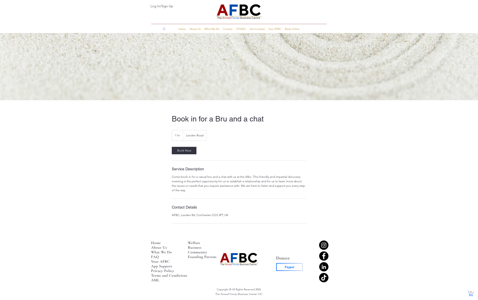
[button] (292, 29)
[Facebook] (323, 256)
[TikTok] (323, 277)
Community (198, 252)
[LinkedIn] (323, 266)
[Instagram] (323, 245)
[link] (184, 150)
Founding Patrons (202, 257)
